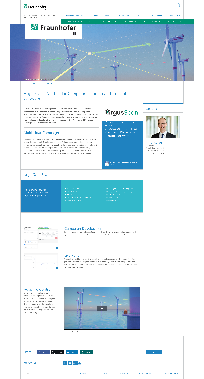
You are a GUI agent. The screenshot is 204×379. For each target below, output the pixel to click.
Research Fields (103, 21)
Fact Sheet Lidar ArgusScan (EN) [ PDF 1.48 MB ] (124, 163)
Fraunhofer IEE (29, 84)
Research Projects (130, 21)
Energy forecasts (57, 84)
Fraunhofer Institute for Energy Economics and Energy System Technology (39, 16)
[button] (43, 352)
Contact (140, 16)
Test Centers (155, 21)
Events (108, 16)
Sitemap (106, 373)
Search (178, 5)
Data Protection (172, 373)
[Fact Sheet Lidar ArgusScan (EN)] (122, 113)
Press (95, 16)
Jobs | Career (156, 16)
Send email (152, 158)
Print (154, 352)
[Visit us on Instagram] (79, 363)
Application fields (75, 21)
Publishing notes (146, 373)
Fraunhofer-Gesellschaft (74, 15)
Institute (172, 21)
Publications (123, 16)
